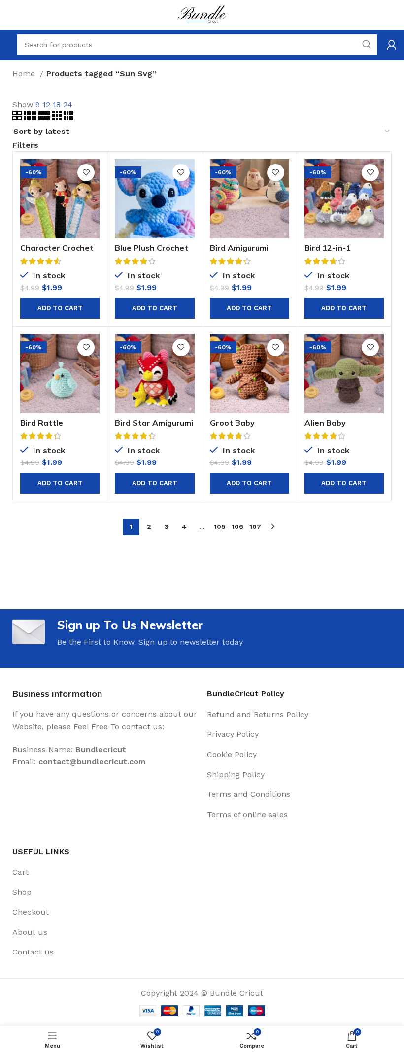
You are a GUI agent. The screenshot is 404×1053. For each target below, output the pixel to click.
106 (237, 526)
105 (220, 526)
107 (255, 526)
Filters (25, 145)
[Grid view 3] (58, 117)
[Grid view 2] (18, 117)
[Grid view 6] (45, 117)
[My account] (392, 45)
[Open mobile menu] (7, 45)
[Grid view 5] (31, 117)
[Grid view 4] (68, 117)
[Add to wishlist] (86, 172)
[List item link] (299, 714)
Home (24, 73)
